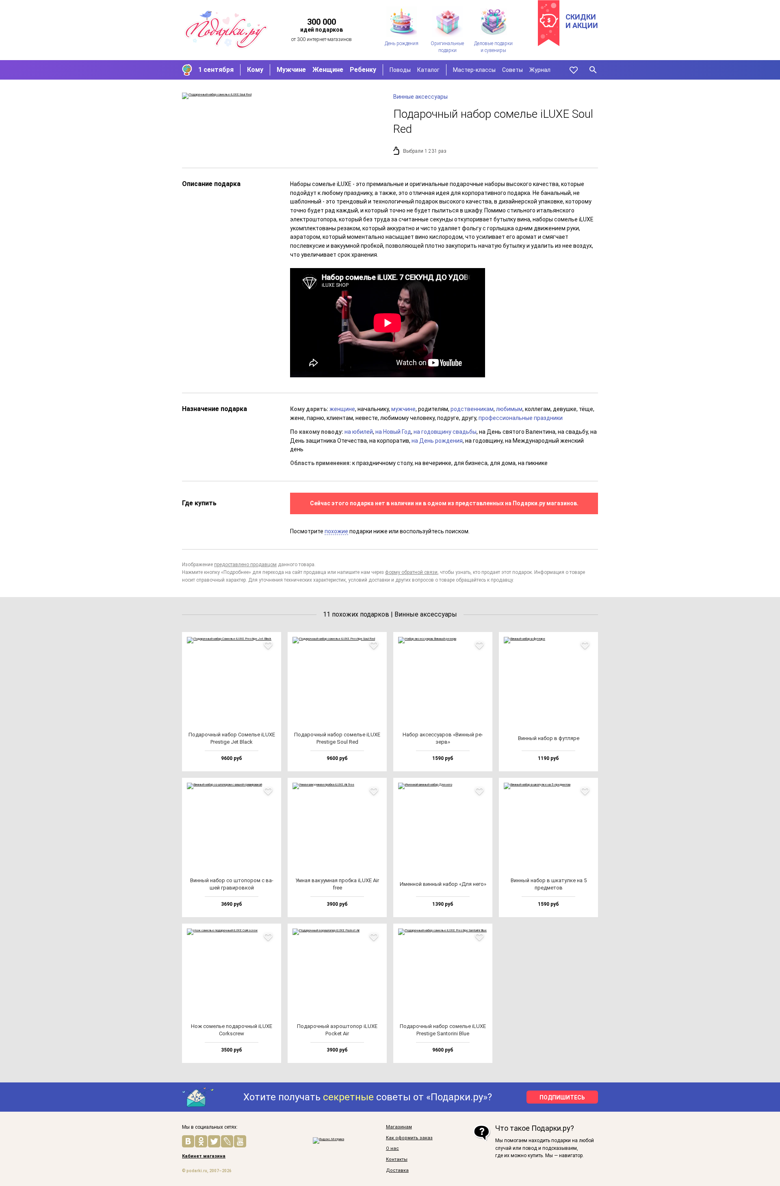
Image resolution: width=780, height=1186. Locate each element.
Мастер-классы (474, 70)
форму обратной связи (411, 572)
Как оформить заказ (409, 1138)
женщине (342, 409)
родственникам (472, 409)
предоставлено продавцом (245, 564)
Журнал (539, 70)
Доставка (397, 1170)
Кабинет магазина (203, 1156)
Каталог (428, 70)
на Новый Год (393, 432)
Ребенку (363, 70)
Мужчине (291, 70)
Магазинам (399, 1127)
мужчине (403, 409)
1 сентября (216, 70)
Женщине (327, 70)
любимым (509, 409)
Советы (512, 70)
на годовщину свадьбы (445, 432)
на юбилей (358, 432)
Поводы (400, 70)
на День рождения (437, 440)
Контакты (396, 1159)
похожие (336, 531)
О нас (392, 1148)
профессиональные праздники (521, 418)
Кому (255, 70)
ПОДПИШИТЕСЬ (562, 1097)
